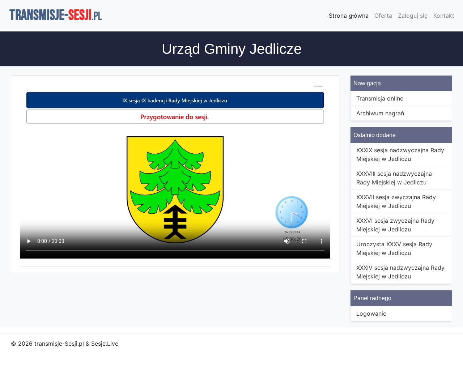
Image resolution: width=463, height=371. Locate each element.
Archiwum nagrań (380, 113)
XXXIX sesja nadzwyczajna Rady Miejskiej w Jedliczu (400, 154)
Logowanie (371, 313)
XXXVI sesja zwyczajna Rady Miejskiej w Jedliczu (395, 225)
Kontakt (443, 15)
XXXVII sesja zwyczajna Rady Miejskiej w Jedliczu (396, 201)
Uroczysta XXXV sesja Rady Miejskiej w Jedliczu (394, 248)
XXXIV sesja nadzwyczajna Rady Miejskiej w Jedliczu (400, 272)
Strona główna (349, 15)
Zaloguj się (413, 15)
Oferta (383, 15)
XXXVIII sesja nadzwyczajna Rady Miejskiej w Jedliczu (394, 178)
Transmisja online (379, 98)
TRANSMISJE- (55, 15)
